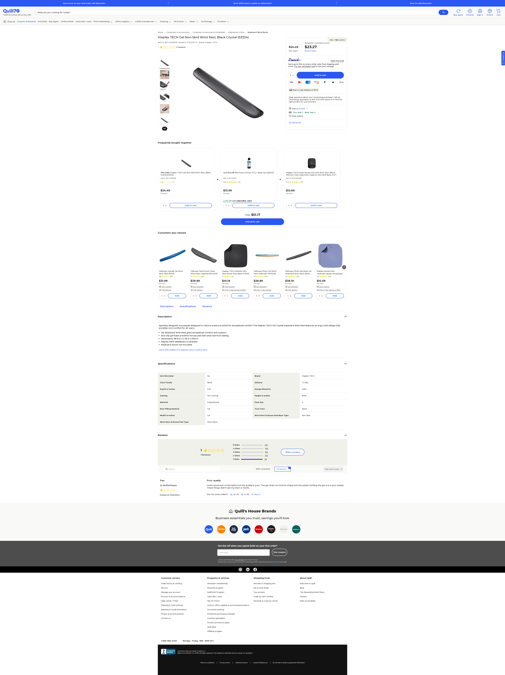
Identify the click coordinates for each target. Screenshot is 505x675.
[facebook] (255, 569)
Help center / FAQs (169, 601)
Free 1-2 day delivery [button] (263, 290)
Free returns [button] (297, 116)
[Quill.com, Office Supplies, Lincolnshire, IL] (168, 652)
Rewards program (215, 588)
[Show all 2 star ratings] (252, 455)
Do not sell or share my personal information (289, 663)
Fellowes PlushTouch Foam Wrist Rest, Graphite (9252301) (204, 272)
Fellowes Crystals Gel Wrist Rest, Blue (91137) (171, 272)
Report (257, 494)
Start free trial (337, 61)
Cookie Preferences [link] (260, 663)
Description (166, 306)
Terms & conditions (207, 663)
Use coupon (279, 552)
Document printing (215, 609)
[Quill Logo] (11, 11)
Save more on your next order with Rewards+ (84, 3)
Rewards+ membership (217, 583)
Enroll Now (310, 51)
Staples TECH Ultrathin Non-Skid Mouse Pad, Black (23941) (235, 272)
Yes (234, 494)
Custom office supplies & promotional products (228, 605)
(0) (266, 445)
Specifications (188, 306)
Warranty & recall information (174, 609)
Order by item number (263, 596)
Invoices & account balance (173, 596)
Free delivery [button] (166, 290)
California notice (242, 663)
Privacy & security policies (172, 614)
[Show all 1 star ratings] (252, 459)
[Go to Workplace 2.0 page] (296, 530)
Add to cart (320, 75)
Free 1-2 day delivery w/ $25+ (305, 90)
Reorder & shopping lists (264, 583)
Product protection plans (218, 622)
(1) (266, 459)
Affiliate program (214, 631)
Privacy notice (225, 663)
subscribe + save (83, 21)
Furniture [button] (222, 21)
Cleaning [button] (164, 21)
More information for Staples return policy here (183, 350)
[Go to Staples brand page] (258, 530)
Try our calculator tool (304, 66)
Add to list (296, 123)
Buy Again (54, 21)
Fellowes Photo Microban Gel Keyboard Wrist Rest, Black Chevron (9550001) (298, 272)
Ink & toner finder (261, 588)
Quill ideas (211, 627)
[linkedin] (248, 569)
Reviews (207, 306)
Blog (302, 588)
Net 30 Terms (213, 601)
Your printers (259, 592)
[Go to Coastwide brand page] (221, 530)
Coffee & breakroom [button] (144, 21)
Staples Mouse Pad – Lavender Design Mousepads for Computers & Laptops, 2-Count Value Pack (330, 272)
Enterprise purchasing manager (221, 614)
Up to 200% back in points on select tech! (252, 3)
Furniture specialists (216, 618)
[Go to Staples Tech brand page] (271, 530)
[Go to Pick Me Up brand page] (234, 530)
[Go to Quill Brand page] (209, 530)
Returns (164, 588)
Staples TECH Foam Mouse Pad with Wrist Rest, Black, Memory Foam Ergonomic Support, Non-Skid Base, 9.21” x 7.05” (311, 174)
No (245, 494)
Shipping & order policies (172, 605)
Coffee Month (67, 21)
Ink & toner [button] (179, 21)
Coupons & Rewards (26, 21)
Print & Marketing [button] (102, 21)
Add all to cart (252, 221)
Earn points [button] (337, 40)
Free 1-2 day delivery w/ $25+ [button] (235, 290)
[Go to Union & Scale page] (283, 530)
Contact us (166, 618)
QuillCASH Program (215, 592)
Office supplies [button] (122, 21)
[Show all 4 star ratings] (252, 448)
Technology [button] (206, 21)
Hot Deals (42, 21)
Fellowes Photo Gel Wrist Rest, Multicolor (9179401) (265, 272)
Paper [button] (192, 21)
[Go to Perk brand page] (246, 530)
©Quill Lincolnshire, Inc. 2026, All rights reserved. (195, 653)
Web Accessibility (307, 601)
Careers (303, 596)
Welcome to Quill (307, 583)
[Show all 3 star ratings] (252, 452)
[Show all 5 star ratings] (252, 445)
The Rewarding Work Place (312, 592)
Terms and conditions (239, 559)
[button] (443, 12)
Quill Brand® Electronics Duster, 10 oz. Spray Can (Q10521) (248, 173)
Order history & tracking (171, 583)
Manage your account (170, 592)
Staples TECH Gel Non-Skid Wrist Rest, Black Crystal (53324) (186, 174)
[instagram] (240, 569)
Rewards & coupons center (266, 601)
